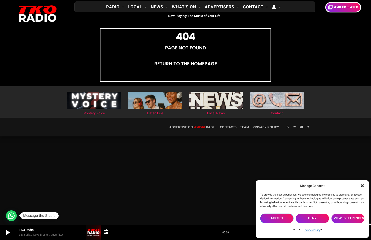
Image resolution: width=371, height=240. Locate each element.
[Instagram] (301, 127)
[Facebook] (308, 127)
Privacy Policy (312, 230)
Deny (312, 218)
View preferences (349, 218)
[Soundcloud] (294, 127)
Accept (277, 218)
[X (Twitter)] (287, 127)
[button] (362, 186)
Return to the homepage (185, 63)
